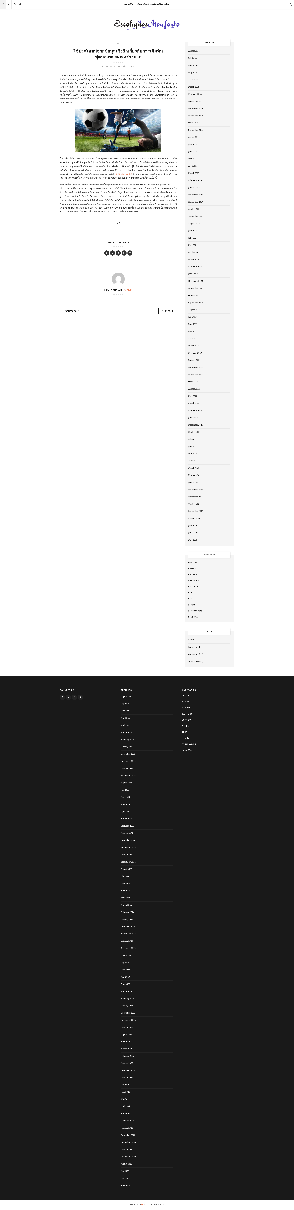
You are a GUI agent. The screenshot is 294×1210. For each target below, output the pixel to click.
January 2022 (194, 417)
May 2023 (192, 331)
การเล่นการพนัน (195, 611)
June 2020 (193, 533)
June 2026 (193, 65)
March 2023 (193, 346)
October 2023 (194, 295)
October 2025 (194, 123)
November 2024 (195, 202)
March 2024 (193, 259)
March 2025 (193, 173)
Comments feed (195, 654)
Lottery (193, 587)
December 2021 (195, 425)
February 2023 (195, 353)
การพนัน (192, 605)
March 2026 (193, 87)
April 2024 (193, 252)
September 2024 (195, 216)
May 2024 (192, 245)
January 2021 (194, 482)
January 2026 (194, 101)
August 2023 (194, 310)
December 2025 (195, 108)
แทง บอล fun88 (124, 174)
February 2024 (195, 266)
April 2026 (193, 79)
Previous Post (71, 311)
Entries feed (194, 647)
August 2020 (194, 518)
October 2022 (194, 382)
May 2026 (192, 72)
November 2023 (195, 288)
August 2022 (194, 389)
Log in (191, 640)
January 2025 (194, 187)
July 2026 (192, 58)
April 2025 (193, 166)
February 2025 (195, 180)
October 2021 (194, 432)
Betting (105, 66)
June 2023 (192, 324)
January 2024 (194, 274)
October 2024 (194, 209)
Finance (192, 575)
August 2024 (194, 223)
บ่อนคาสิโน (128, 4)
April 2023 (193, 338)
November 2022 (195, 374)
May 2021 (192, 453)
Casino (192, 569)
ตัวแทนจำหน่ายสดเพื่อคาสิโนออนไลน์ (153, 4)
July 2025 (192, 144)
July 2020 (192, 525)
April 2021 (192, 461)
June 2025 (192, 151)
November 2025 (195, 115)
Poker (191, 593)
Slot (191, 599)
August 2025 (194, 137)
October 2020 (194, 504)
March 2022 (193, 403)
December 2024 (195, 195)
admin (129, 290)
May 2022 (192, 396)
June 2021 (192, 446)
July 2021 (192, 439)
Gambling (193, 581)
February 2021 (195, 475)
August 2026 (194, 51)
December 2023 (195, 281)
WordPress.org (195, 661)
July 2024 (192, 231)
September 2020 (195, 511)
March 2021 (193, 468)
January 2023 (194, 360)
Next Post (167, 311)
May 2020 (192, 540)
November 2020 (195, 497)
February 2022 (195, 410)
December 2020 (195, 489)
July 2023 (192, 317)
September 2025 (195, 130)
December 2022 (195, 367)
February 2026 (195, 94)
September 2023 (195, 302)
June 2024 (193, 238)
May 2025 (192, 159)
